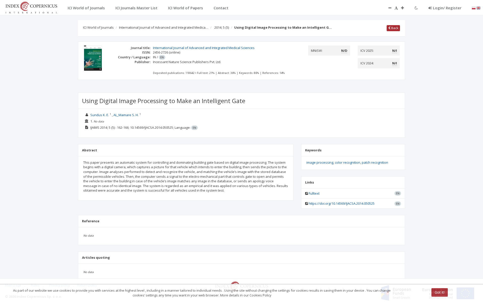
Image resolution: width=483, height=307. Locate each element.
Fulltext (314, 193)
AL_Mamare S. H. (126, 115)
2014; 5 (221, 27)
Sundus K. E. (99, 115)
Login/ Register (447, 7)
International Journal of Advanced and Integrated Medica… (163, 27)
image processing (319, 162)
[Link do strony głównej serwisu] (31, 7)
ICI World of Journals (98, 27)
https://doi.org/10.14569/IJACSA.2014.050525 (342, 203)
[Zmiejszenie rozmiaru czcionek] (387, 7)
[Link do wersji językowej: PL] (474, 7)
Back (394, 28)
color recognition (347, 162)
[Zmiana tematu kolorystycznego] (416, 7)
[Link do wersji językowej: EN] (478, 7)
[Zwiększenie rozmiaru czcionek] (405, 7)
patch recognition (375, 162)
